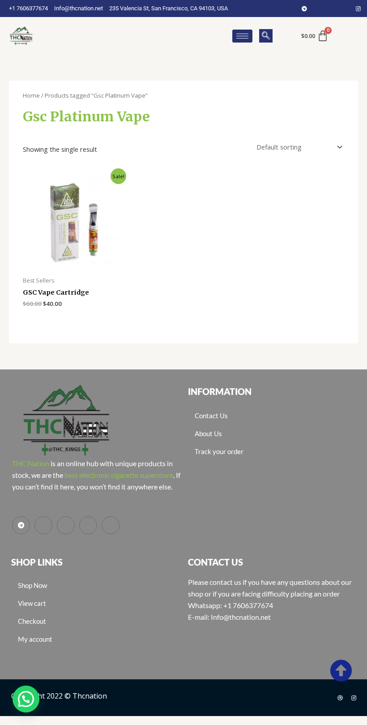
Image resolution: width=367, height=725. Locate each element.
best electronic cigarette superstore (118, 475)
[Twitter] (331, 8)
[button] (266, 36)
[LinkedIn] (344, 8)
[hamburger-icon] (242, 36)
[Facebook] (317, 8)
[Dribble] (340, 697)
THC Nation (30, 463)
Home (31, 95)
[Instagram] (358, 8)
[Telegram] (304, 8)
